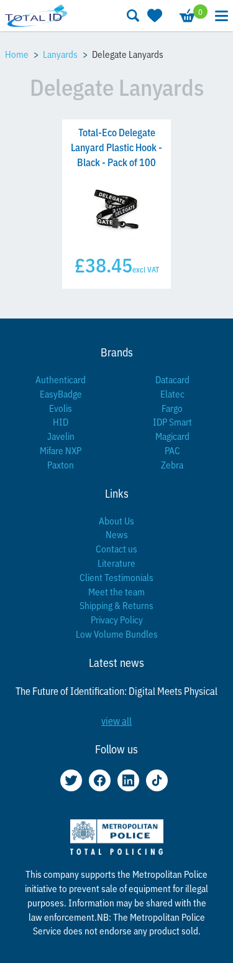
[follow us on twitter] (71, 780)
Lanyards (60, 53)
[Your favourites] (153, 15)
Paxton (60, 464)
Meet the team (116, 591)
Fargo (172, 407)
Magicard (172, 435)
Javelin (61, 435)
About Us (116, 520)
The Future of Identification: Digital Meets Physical (116, 690)
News (117, 534)
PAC (172, 450)
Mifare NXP (60, 450)
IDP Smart (172, 421)
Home (17, 53)
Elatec (172, 393)
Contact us (116, 548)
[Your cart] (186, 15)
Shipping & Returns (116, 605)
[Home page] (36, 15)
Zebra (172, 464)
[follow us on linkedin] (128, 780)
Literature (116, 562)
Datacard (172, 379)
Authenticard (60, 379)
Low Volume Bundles (117, 633)
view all (116, 720)
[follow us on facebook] (100, 780)
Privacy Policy (117, 619)
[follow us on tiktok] (157, 780)
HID (60, 421)
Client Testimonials (116, 577)
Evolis (60, 407)
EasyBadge (61, 393)
